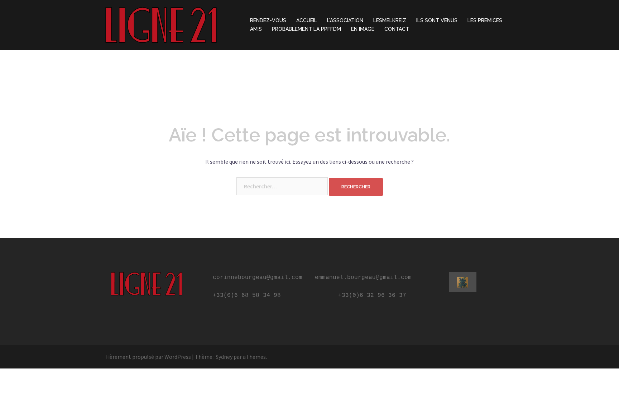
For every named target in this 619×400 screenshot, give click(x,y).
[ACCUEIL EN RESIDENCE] (161, 24)
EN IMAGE (362, 29)
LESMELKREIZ (389, 20)
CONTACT (396, 29)
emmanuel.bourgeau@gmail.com (363, 277)
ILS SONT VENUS (436, 20)
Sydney (224, 356)
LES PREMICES (484, 20)
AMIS (256, 29)
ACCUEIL (306, 20)
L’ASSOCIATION (345, 20)
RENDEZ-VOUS (268, 20)
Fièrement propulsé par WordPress (148, 356)
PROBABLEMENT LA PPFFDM (306, 29)
